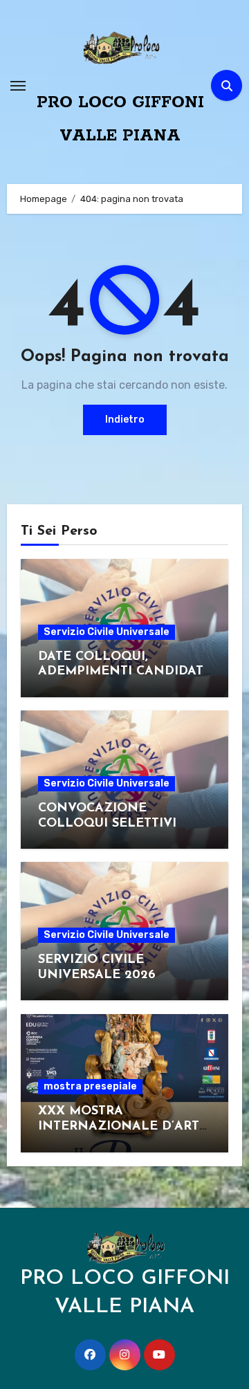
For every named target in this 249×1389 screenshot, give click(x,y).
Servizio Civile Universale (106, 632)
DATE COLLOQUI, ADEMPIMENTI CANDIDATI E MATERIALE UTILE (123, 672)
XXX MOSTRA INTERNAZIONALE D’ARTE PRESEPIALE (123, 1126)
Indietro (125, 419)
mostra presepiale (90, 1086)
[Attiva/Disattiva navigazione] (18, 85)
